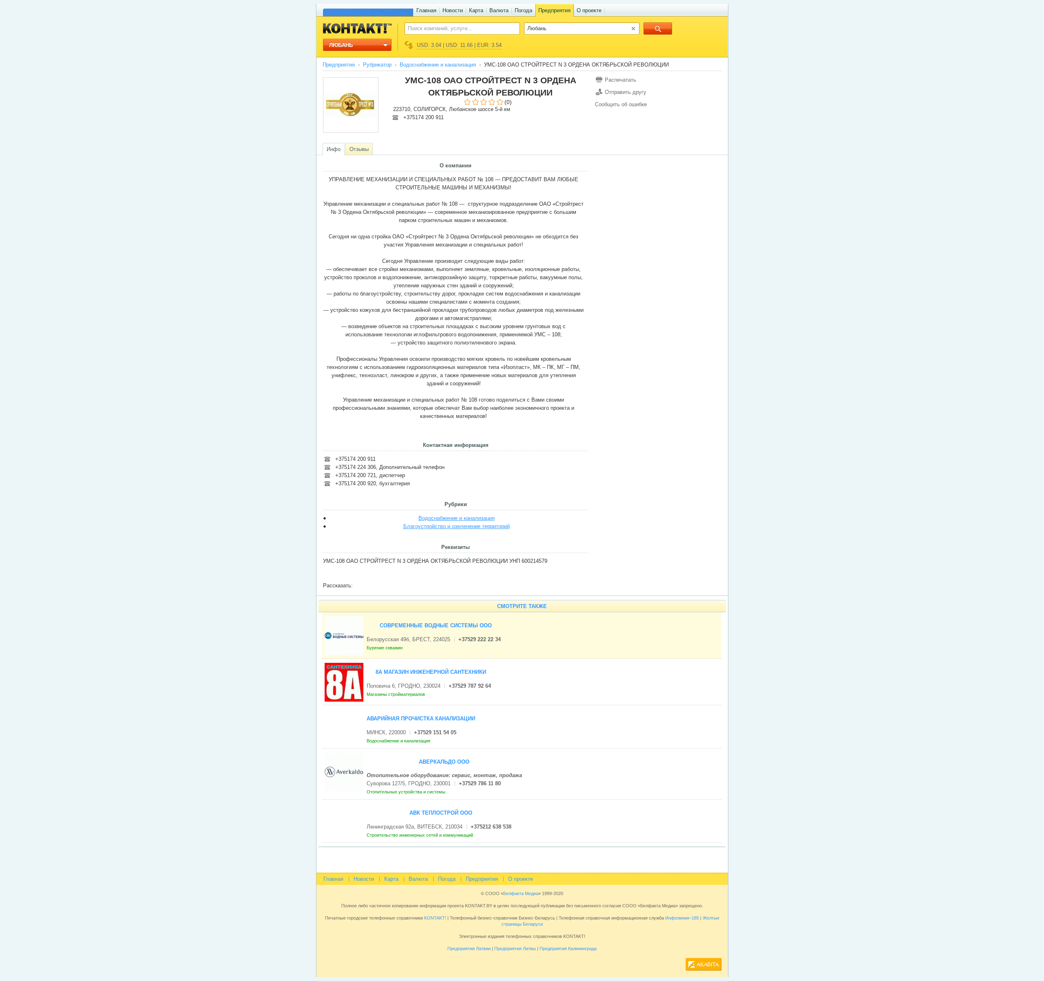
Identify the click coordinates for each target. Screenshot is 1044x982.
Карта (476, 10)
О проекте (589, 10)
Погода (523, 10)
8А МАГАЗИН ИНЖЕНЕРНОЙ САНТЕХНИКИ (431, 672)
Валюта (499, 10)
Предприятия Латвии (469, 948)
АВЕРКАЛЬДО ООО (444, 762)
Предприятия (554, 10)
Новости (452, 10)
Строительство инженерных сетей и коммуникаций (420, 835)
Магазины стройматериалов (396, 694)
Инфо (334, 149)
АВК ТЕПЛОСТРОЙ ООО (440, 813)
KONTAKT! (434, 917)
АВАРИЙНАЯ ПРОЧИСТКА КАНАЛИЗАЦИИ (421, 718)
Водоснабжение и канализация (438, 65)
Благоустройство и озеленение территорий (456, 526)
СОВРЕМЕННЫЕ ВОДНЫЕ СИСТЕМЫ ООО (436, 625)
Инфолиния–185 (682, 917)
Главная (426, 10)
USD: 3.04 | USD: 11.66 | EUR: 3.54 (459, 45)
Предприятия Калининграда (568, 948)
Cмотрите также (522, 606)
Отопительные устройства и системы (407, 791)
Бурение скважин (385, 647)
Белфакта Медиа (520, 893)
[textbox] (457, 28)
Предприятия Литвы (515, 948)
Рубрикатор (377, 65)
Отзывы (359, 149)
